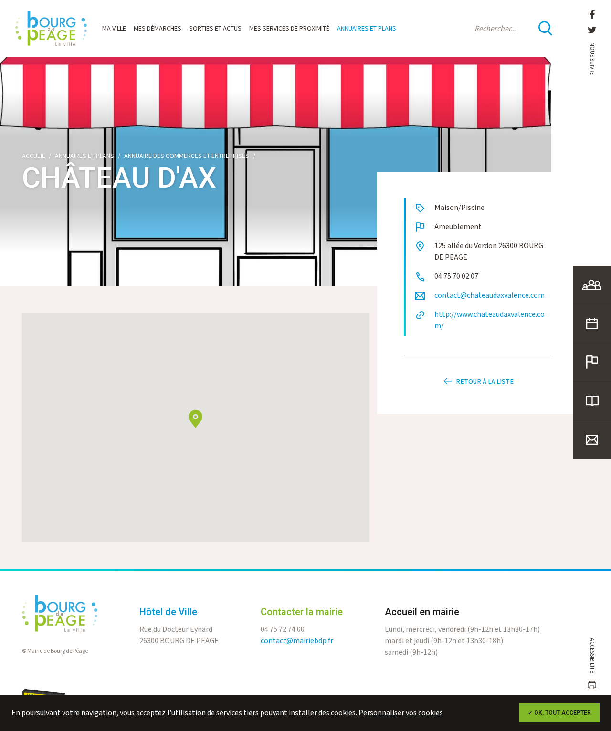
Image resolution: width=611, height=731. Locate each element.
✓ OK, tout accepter (559, 713)
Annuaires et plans (366, 28)
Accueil (33, 156)
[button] (195, 419)
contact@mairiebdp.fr (297, 641)
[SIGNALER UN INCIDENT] (592, 362)
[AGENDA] (592, 323)
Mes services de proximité (289, 28)
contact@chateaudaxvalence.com (489, 296)
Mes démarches (157, 28)
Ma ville (114, 28)
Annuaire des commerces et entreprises (186, 156)
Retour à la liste (485, 381)
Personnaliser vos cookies (400, 713)
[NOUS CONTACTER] (592, 439)
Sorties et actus (215, 28)
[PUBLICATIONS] (592, 401)
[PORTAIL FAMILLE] (592, 285)
